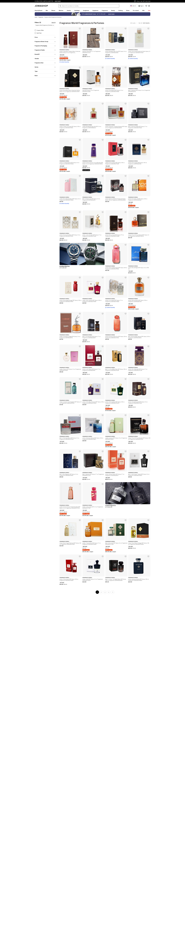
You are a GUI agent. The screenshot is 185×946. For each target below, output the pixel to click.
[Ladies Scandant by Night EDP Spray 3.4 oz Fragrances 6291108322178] (79, 313)
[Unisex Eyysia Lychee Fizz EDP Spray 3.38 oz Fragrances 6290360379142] (125, 313)
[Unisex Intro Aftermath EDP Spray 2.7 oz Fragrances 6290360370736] (148, 346)
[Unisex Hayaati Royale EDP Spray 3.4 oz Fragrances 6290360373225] (148, 379)
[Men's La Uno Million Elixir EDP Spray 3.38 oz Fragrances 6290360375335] (125, 346)
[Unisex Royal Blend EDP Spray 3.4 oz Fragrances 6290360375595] (125, 67)
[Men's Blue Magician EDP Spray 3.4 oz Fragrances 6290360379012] (79, 451)
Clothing (120, 10)
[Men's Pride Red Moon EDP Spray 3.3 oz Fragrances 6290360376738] (79, 415)
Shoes (127, 10)
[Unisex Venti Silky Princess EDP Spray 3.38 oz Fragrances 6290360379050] (102, 379)
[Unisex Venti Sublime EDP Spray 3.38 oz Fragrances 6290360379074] (125, 379)
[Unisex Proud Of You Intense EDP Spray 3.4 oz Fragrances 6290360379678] (148, 212)
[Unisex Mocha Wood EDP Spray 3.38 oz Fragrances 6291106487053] (148, 277)
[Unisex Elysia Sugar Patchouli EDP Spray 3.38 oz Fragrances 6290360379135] (79, 520)
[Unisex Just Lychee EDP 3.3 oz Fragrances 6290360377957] (102, 484)
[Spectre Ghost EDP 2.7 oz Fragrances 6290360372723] (102, 28)
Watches (61, 10)
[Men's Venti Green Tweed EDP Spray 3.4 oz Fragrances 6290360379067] (148, 451)
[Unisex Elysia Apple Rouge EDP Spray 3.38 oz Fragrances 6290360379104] (79, 277)
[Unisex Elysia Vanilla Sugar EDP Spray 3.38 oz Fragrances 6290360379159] (125, 244)
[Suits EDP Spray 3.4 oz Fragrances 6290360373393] (102, 67)
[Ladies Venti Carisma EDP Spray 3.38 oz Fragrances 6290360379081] (102, 277)
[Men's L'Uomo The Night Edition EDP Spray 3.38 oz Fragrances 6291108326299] (125, 556)
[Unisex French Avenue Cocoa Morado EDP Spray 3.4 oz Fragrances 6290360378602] (102, 139)
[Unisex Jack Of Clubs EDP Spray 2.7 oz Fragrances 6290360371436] (102, 212)
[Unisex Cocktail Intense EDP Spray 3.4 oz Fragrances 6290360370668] (79, 139)
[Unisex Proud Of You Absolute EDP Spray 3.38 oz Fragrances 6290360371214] (148, 415)
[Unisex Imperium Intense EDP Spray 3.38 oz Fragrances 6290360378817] (102, 415)
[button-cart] (149, 6)
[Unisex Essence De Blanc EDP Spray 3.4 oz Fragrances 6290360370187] (79, 212)
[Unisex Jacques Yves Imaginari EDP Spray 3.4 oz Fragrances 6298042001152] (79, 379)
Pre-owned (136, 10)
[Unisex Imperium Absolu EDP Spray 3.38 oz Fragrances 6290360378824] (148, 556)
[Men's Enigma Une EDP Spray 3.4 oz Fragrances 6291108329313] (102, 176)
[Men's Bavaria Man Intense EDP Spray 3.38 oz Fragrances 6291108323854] (148, 313)
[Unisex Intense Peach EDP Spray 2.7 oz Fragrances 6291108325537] (125, 451)
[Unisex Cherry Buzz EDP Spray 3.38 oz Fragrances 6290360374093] (79, 556)
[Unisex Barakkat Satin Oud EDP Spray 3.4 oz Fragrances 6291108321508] (125, 28)
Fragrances (105, 10)
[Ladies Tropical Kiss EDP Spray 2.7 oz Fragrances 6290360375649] (102, 520)
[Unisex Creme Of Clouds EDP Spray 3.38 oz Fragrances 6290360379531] (79, 103)
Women (53, 10)
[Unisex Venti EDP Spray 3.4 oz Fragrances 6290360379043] (102, 556)
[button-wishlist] (146, 6)
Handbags (77, 10)
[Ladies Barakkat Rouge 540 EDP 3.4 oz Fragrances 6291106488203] (102, 103)
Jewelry (69, 10)
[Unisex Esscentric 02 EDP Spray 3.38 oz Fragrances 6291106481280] (148, 176)
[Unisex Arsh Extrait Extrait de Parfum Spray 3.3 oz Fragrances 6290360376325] (148, 28)
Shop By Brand (38, 10)
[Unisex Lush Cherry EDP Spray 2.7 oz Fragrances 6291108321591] (102, 346)
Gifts (143, 10)
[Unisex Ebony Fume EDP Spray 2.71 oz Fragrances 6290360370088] (125, 212)
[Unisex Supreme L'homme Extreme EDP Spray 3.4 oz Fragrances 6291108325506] (125, 103)
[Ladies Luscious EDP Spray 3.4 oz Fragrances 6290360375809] (125, 415)
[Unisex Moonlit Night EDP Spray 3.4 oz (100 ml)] (148, 244)
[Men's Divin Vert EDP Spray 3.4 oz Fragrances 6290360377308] (125, 520)
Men (47, 10)
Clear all (53, 22)
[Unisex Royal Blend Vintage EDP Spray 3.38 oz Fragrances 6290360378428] (148, 520)
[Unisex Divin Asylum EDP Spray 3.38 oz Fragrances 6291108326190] (148, 139)
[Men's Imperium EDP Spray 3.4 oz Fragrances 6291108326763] (148, 67)
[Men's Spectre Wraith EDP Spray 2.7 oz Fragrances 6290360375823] (148, 103)
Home (36, 17)
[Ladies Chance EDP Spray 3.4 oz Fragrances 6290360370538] (79, 346)
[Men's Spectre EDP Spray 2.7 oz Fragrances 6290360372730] (102, 451)
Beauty (113, 10)
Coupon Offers (40, 30)
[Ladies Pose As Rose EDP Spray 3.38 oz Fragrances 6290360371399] (125, 139)
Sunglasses (86, 10)
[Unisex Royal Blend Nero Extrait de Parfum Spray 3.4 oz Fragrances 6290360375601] (79, 67)
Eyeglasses (95, 10)
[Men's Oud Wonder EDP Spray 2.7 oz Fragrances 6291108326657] (102, 313)
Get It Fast (39, 33)
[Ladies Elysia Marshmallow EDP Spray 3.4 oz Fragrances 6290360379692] (79, 176)
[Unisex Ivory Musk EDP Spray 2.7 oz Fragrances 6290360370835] (125, 277)
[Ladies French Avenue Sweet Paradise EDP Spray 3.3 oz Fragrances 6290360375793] (79, 484)
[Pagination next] (112, 592)
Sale (149, 10)
